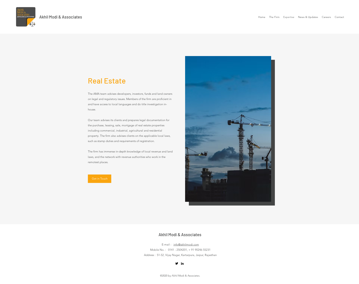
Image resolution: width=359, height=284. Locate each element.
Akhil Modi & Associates (60, 16)
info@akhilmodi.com (186, 244)
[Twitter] (177, 263)
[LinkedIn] (182, 263)
